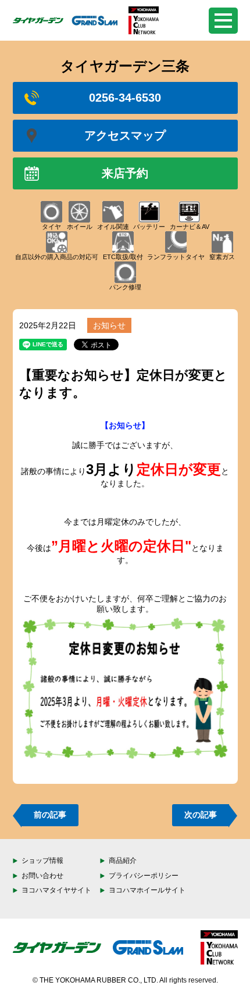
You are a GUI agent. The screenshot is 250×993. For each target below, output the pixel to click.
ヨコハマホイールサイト (147, 890)
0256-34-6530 (125, 97)
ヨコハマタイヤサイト (56, 890)
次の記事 (200, 814)
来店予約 (125, 173)
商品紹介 (123, 860)
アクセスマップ (125, 135)
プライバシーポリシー (143, 876)
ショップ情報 (42, 860)
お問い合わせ (42, 876)
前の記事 (50, 814)
